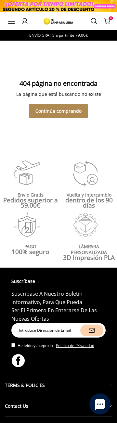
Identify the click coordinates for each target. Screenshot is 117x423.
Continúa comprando (58, 111)
